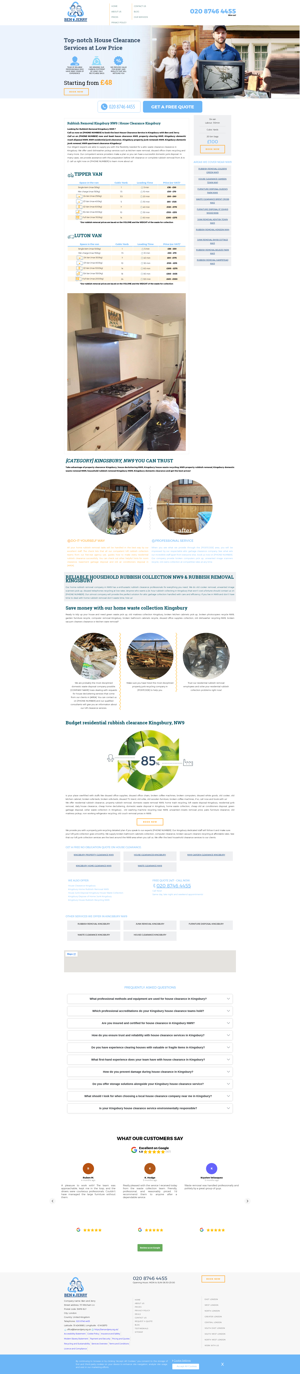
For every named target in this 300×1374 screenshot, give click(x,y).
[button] (52, 1201)
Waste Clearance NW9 (150, 866)
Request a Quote (144, 1321)
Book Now (213, 149)
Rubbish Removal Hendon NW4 (212, 229)
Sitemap (139, 1332)
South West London (215, 1334)
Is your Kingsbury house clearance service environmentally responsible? (148, 1108)
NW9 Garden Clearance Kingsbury (206, 855)
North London (212, 1311)
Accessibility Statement (75, 1334)
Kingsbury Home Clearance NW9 (93, 866)
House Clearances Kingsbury (150, 855)
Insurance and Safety (110, 1334)
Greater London (213, 1317)
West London (211, 1305)
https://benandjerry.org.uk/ (106, 1329)
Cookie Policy (93, 1334)
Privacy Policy (118, 22)
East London (211, 1299)
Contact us (140, 6)
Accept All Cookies (187, 1366)
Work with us (212, 1346)
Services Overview (100, 1343)
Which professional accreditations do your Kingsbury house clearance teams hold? (148, 1011)
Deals (138, 1314)
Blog (136, 11)
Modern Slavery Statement (76, 1339)
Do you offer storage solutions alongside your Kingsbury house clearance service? (148, 1084)
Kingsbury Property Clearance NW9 (94, 855)
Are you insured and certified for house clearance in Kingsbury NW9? (148, 1023)
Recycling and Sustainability (77, 1343)
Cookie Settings (182, 1360)
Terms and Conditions (119, 1343)
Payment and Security (100, 1339)
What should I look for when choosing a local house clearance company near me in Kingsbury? (148, 1096)
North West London (215, 1340)
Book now (76, 92)
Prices (114, 17)
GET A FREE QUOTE (172, 106)
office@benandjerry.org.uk (79, 1329)
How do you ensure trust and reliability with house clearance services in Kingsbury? (148, 1035)
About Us (116, 11)
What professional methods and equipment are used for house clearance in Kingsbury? (148, 998)
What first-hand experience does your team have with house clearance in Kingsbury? (148, 1059)
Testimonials (141, 1329)
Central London (213, 1322)
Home (114, 6)
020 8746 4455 (173, 885)
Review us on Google (150, 1248)
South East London (215, 1328)
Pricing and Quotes (121, 1339)
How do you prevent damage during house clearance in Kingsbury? (148, 1071)
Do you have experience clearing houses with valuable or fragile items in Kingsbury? (148, 1047)
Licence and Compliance (75, 1348)
